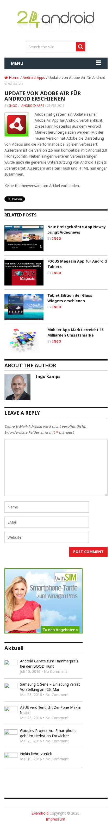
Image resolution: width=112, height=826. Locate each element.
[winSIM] (43, 632)
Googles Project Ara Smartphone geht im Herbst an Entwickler (48, 733)
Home (13, 77)
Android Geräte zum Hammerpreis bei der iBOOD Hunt (49, 664)
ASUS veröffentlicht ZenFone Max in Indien (50, 710)
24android (40, 813)
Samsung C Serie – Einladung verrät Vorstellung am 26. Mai (50, 687)
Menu (17, 63)
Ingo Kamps (48, 376)
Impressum (55, 819)
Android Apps (34, 77)
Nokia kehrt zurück (36, 753)
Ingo (13, 105)
